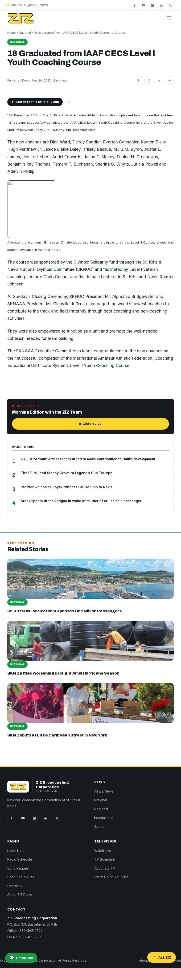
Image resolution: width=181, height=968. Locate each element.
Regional (101, 809)
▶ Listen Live (90, 424)
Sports (99, 827)
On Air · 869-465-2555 (24, 937)
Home (11, 32)
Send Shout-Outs (20, 877)
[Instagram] (152, 5)
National (25, 32)
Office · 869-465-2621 (24, 931)
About (143, 960)
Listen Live (15, 851)
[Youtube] (143, 5)
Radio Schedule (19, 859)
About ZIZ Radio (19, 895)
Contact (175, 960)
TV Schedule (104, 859)
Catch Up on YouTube (111, 877)
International (103, 818)
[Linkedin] (161, 5)
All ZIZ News (103, 791)
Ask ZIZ (164, 957)
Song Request (18, 868)
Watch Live (102, 851)
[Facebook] (134, 5)
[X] (170, 5)
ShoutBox (14, 886)
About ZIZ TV (104, 868)
